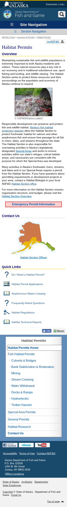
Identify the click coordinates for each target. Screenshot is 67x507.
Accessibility (10, 453)
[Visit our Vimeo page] (26, 445)
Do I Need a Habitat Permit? (28, 274)
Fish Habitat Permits (21, 354)
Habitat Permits (44, 37)
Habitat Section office (24, 183)
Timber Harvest (21, 404)
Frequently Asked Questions (28, 303)
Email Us (16, 495)
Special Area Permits (22, 412)
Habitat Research (19, 426)
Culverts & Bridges (23, 360)
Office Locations (14, 473)
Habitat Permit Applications (27, 284)
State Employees (12, 485)
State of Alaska (17, 4)
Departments (41, 481)
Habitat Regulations (23, 312)
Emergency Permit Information (33, 204)
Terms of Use (27, 453)
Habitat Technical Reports (27, 322)
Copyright (8, 491)
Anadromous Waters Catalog (28, 293)
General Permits (18, 419)
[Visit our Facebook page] (10, 445)
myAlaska (26, 481)
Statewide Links (55, 4)
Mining (15, 373)
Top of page (53, 501)
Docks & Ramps (22, 392)
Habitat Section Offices (33, 257)
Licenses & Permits (26, 37)
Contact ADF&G (46, 453)
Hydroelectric (20, 398)
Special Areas (24, 150)
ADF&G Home (8, 37)
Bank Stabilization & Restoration (32, 366)
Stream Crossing (22, 379)
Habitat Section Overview (16, 196)
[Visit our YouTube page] (42, 445)
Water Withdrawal (23, 385)
